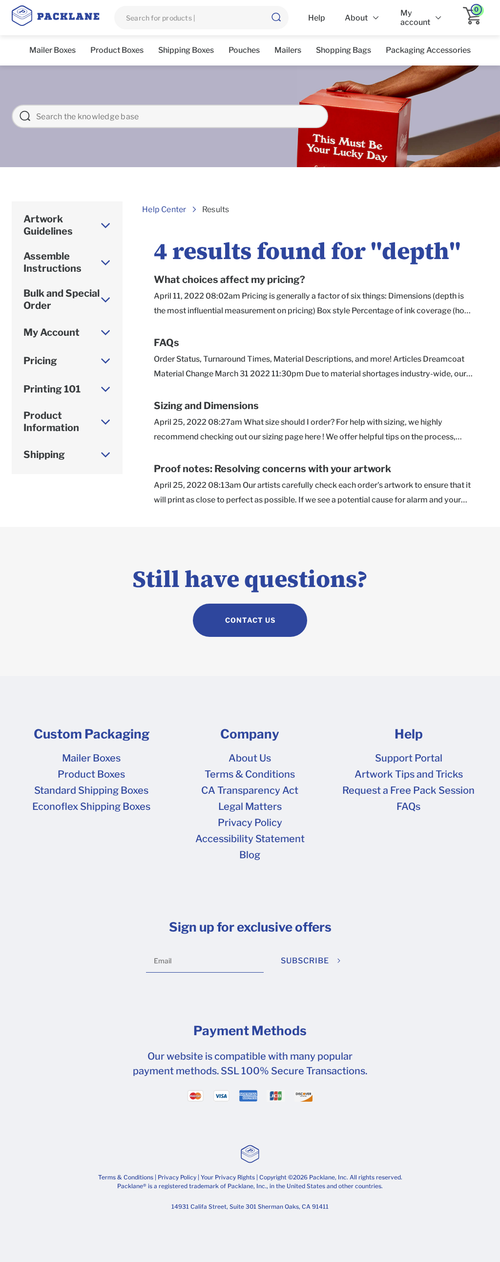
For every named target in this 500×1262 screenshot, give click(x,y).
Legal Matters (250, 806)
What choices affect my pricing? (229, 280)
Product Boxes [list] (117, 50)
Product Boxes (91, 774)
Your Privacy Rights (228, 1177)
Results (215, 209)
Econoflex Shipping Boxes (91, 806)
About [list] (356, 17)
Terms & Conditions (250, 774)
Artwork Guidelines (48, 225)
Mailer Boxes (91, 758)
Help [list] (316, 17)
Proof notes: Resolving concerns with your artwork (272, 469)
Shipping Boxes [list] (186, 50)
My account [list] (415, 17)
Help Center (164, 209)
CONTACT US (250, 620)
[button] (276, 17)
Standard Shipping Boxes (91, 790)
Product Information (51, 422)
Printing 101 (52, 389)
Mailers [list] (287, 50)
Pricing (40, 361)
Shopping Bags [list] (343, 50)
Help (409, 734)
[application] (475, 17)
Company (249, 734)
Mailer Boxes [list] (52, 50)
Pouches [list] (244, 50)
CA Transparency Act (249, 790)
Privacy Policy (250, 822)
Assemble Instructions (52, 262)
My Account (51, 332)
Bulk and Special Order (61, 299)
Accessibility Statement (250, 839)
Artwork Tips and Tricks (408, 774)
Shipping (44, 454)
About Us (250, 758)
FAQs (166, 343)
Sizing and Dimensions (206, 406)
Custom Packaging (91, 734)
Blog (249, 855)
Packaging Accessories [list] (428, 50)
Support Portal (408, 758)
